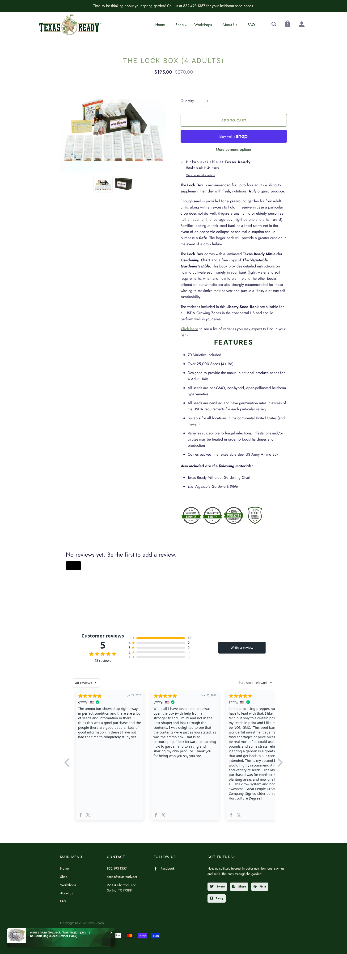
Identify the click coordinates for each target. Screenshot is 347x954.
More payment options (233, 149)
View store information (200, 175)
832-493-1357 (117, 868)
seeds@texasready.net (122, 876)
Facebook (167, 868)
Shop (179, 24)
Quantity (187, 101)
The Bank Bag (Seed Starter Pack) (52, 936)
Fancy (219, 898)
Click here (189, 329)
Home (160, 24)
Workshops (203, 24)
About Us (229, 24)
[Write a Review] (73, 565)
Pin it (262, 886)
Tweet (220, 886)
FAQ (251, 24)
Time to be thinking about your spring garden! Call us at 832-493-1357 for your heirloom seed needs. (173, 5)
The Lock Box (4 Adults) (173, 61)
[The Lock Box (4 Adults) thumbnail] (103, 185)
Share (241, 886)
